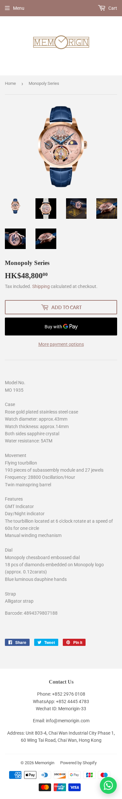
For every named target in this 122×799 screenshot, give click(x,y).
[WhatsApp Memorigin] (108, 785)
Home (10, 83)
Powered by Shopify (78, 762)
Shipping (41, 286)
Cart (112, 8)
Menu (18, 8)
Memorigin (44, 762)
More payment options (61, 344)
